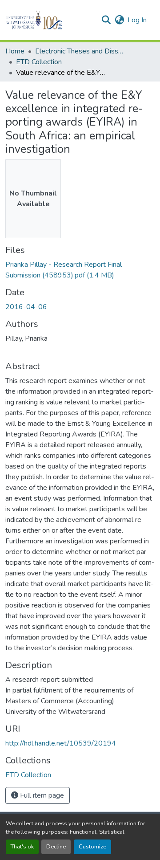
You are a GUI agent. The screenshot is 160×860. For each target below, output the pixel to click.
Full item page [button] (41, 795)
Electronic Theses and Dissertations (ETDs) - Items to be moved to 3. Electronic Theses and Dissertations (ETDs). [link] (79, 51)
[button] (49, 20)
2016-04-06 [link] (26, 307)
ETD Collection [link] (39, 62)
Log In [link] (137, 20)
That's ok (22, 847)
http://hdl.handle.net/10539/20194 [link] (60, 743)
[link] (80, 270)
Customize (92, 847)
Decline (56, 847)
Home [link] (14, 51)
